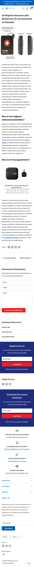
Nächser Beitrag (25, 258)
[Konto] (27, 8)
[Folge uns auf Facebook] (3, 384)
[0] (31, 8)
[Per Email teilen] (19, 247)
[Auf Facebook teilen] (9, 247)
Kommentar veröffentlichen (14, 310)
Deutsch (5, 537)
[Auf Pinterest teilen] (12, 247)
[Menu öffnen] (3, 8)
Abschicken (17, 364)
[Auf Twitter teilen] (15, 247)
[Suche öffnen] (23, 8)
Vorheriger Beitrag (10, 258)
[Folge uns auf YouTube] (10, 384)
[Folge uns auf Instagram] (6, 384)
